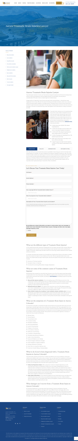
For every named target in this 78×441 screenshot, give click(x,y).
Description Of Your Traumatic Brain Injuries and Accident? (40, 201)
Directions (10, 418)
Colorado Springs (61, 411)
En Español (52, 3)
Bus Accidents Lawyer (45, 416)
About (19, 3)
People (24, 3)
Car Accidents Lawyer (45, 411)
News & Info (45, 3)
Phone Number (30, 184)
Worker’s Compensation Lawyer (47, 423)
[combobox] (49, 192)
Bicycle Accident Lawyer (46, 418)
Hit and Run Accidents (11, 63)
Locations (38, 3)
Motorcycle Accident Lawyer (12, 67)
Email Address (30, 178)
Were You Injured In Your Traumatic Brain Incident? (39, 195)
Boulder (59, 418)
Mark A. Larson (27, 411)
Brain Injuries (9, 79)
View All (42, 426)
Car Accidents (9, 57)
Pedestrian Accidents (11, 70)
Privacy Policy (8, 420)
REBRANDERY (50, 438)
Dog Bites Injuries (10, 60)
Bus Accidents (10, 72)
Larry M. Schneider (27, 413)
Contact (59, 3)
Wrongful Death (10, 85)
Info (6, 418)
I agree (29, 230)
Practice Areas (30, 3)
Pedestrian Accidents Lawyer (47, 421)
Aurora (59, 416)
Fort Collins (60, 421)
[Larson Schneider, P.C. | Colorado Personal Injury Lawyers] (6, 3)
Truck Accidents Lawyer (46, 413)
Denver (59, 413)
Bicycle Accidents (10, 54)
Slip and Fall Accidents (11, 76)
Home (15, 3)
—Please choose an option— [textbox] (32, 192)
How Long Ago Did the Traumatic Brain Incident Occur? (40, 189)
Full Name (29, 172)
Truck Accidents (10, 82)
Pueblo (59, 423)
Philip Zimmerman (28, 416)
